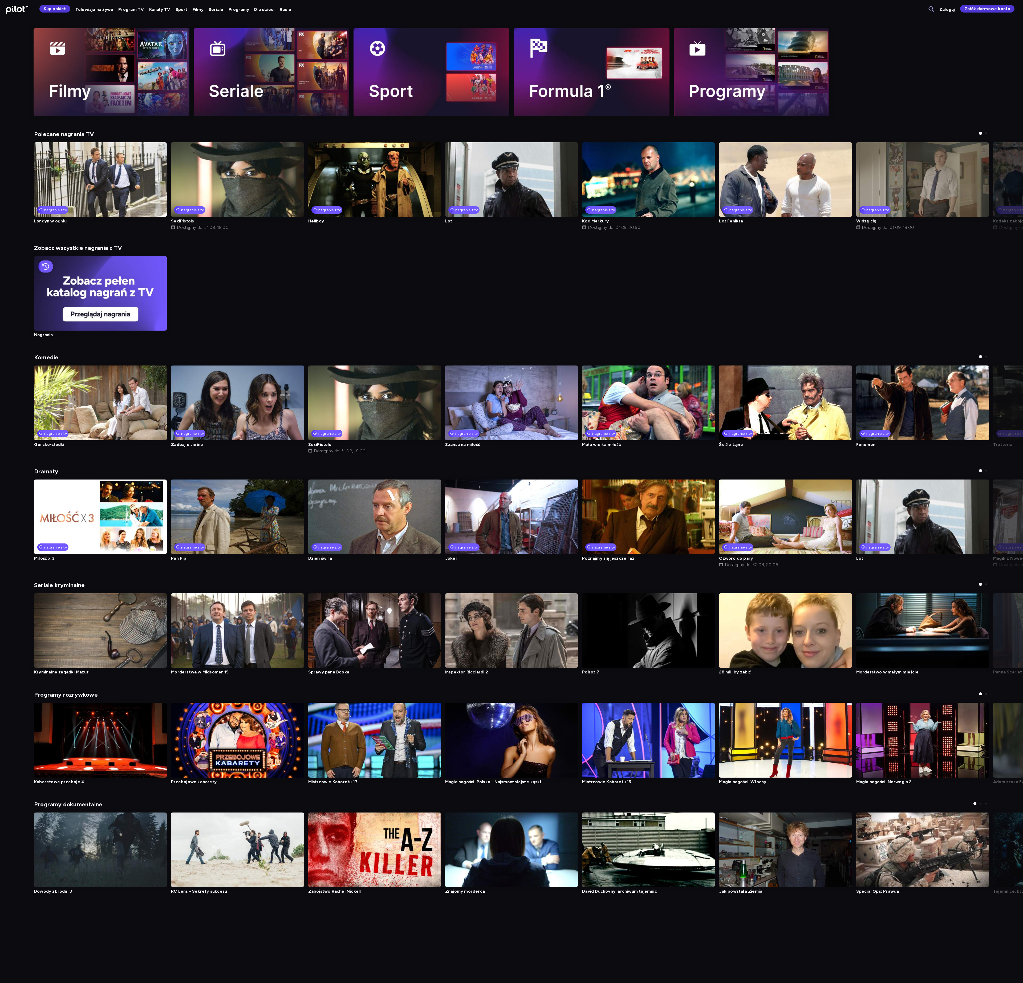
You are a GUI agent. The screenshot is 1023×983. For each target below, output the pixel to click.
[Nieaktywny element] (111, 72)
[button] (980, 133)
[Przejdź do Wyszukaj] (932, 9)
